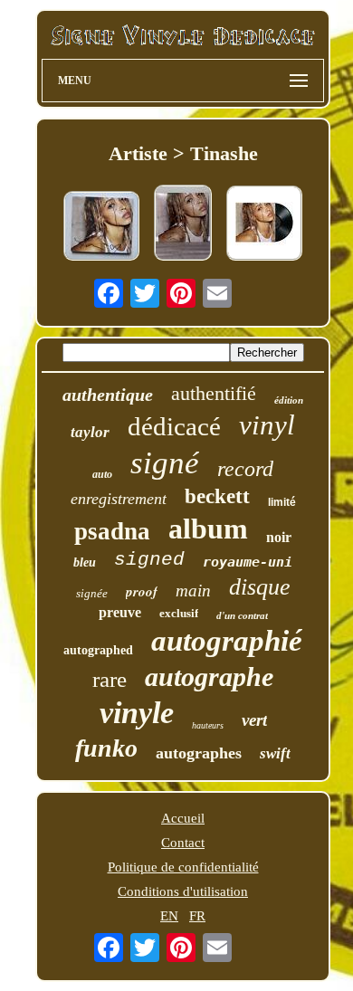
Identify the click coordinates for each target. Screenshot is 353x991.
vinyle (137, 712)
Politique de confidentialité (183, 867)
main (193, 590)
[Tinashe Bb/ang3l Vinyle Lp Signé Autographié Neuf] (101, 228)
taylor (90, 432)
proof (141, 591)
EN (169, 916)
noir (278, 537)
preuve (120, 612)
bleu (84, 562)
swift (275, 753)
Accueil (183, 818)
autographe (209, 676)
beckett (217, 496)
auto (102, 474)
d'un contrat (242, 615)
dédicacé (174, 426)
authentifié (213, 393)
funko (106, 748)
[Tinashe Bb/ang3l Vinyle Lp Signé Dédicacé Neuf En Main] (264, 225)
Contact (183, 842)
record (245, 469)
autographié (226, 640)
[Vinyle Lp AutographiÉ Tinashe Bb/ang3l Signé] (182, 224)
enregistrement (119, 499)
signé (164, 463)
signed (149, 559)
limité (282, 502)
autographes (199, 753)
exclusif (178, 613)
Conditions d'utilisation (183, 891)
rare (109, 679)
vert (254, 719)
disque (260, 587)
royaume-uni (247, 562)
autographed (98, 650)
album (208, 528)
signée (92, 593)
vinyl (267, 425)
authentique (107, 395)
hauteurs (208, 725)
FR (197, 916)
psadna (112, 531)
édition (288, 400)
